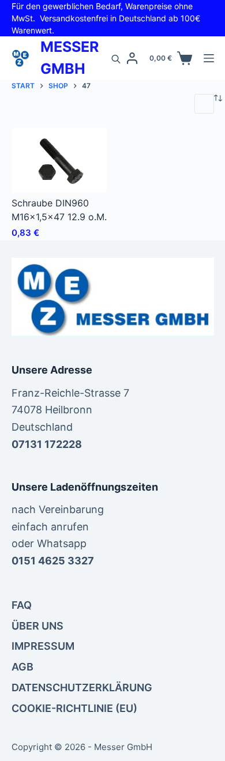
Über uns (37, 626)
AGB (22, 667)
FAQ (22, 605)
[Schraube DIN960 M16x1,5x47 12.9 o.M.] (59, 161)
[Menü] (209, 58)
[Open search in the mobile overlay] (116, 58)
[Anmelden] (132, 58)
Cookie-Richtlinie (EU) (74, 708)
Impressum (43, 646)
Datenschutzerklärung (82, 687)
